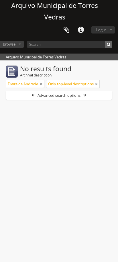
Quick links (81, 30)
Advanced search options (59, 95)
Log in (101, 29)
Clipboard (66, 30)
